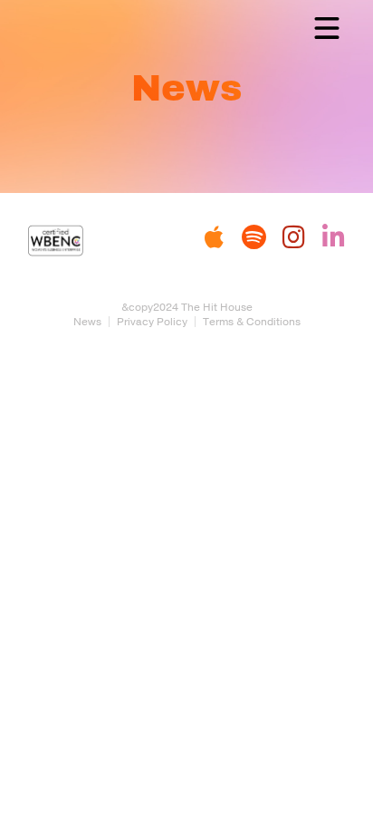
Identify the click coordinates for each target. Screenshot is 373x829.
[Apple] (213, 237)
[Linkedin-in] (333, 237)
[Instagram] (293, 237)
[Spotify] (253, 237)
